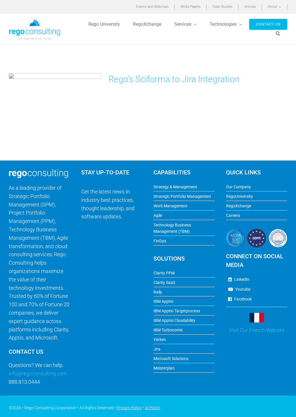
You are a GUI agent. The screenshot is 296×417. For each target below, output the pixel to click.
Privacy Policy (129, 407)
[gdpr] (256, 231)
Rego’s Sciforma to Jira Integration (174, 79)
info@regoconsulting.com (38, 373)
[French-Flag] (256, 315)
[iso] (278, 231)
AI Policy (152, 407)
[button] (278, 33)
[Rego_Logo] (35, 19)
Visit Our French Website (256, 330)
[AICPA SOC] (235, 231)
